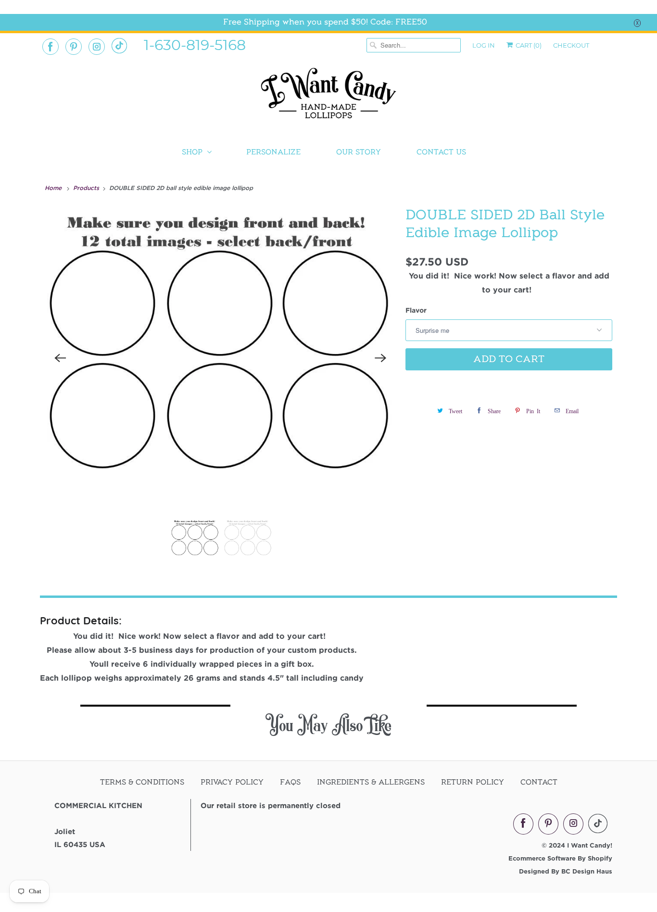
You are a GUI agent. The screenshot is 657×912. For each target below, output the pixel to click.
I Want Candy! (589, 845)
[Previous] (60, 357)
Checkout (571, 45)
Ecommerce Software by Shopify (560, 858)
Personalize (273, 152)
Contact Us (441, 152)
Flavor (416, 310)
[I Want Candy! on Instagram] (96, 46)
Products (87, 187)
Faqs (290, 782)
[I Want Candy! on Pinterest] (73, 46)
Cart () (528, 45)
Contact (538, 782)
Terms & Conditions (142, 782)
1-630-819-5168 (195, 44)
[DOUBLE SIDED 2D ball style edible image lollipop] (220, 357)
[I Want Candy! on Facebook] (50, 46)
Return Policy (472, 782)
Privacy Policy (232, 782)
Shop (192, 152)
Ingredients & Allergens (371, 782)
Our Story (358, 152)
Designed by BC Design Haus (565, 871)
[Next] (380, 357)
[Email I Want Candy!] (119, 45)
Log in (483, 45)
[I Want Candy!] (328, 97)
